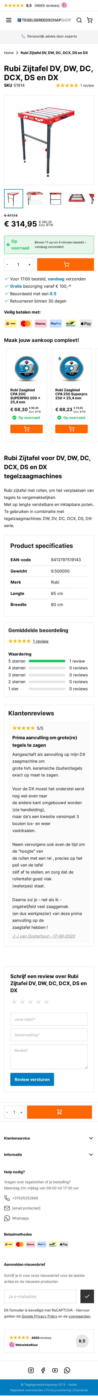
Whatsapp (20, 1218)
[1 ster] (14, 1002)
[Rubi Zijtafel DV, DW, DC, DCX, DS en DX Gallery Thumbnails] (49, 198)
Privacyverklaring (58, 1390)
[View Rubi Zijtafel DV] (13, 198)
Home (9, 53)
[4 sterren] (38, 1002)
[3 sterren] (30, 1002)
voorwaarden (79, 1316)
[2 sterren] (22, 1002)
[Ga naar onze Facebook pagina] (43, 1370)
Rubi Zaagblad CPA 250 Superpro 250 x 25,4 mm (71, 394)
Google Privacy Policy (39, 1316)
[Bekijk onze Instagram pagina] (31, 1370)
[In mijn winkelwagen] (65, 264)
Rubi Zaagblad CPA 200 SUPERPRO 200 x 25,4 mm (25, 396)
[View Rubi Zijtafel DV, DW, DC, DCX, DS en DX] (34, 198)
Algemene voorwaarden (26, 1390)
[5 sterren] (46, 1002)
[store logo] (44, 20)
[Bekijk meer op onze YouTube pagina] (55, 1370)
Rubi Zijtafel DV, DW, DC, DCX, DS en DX (54, 53)
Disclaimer (80, 1390)
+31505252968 (25, 1198)
